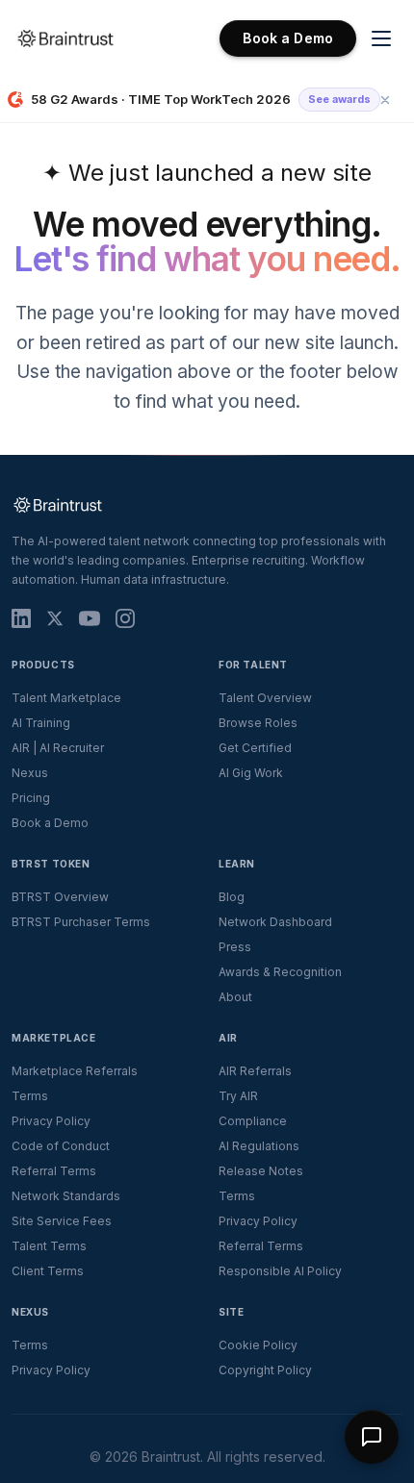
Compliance (253, 1121)
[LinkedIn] (21, 618)
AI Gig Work (251, 773)
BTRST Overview (60, 897)
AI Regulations (259, 1146)
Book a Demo (288, 38)
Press (235, 947)
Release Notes (261, 1171)
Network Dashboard (275, 922)
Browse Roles (258, 723)
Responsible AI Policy (280, 1271)
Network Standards (66, 1196)
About (235, 997)
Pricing (31, 798)
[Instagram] (125, 618)
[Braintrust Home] (65, 38)
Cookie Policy (258, 1345)
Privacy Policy (51, 1121)
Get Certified (255, 748)
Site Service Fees (62, 1221)
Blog (232, 897)
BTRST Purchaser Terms (81, 922)
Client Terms (48, 1271)
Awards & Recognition (280, 972)
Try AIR (238, 1096)
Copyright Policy (265, 1370)
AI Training (41, 723)
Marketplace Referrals (75, 1071)
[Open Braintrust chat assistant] (372, 1437)
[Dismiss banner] (385, 100)
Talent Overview (265, 698)
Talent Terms (49, 1246)
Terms (30, 1096)
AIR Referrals (255, 1071)
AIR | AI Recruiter (58, 748)
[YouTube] (89, 618)
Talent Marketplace (66, 698)
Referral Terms (54, 1171)
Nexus (30, 773)
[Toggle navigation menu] (381, 38)
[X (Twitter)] (55, 618)
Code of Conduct (61, 1146)
